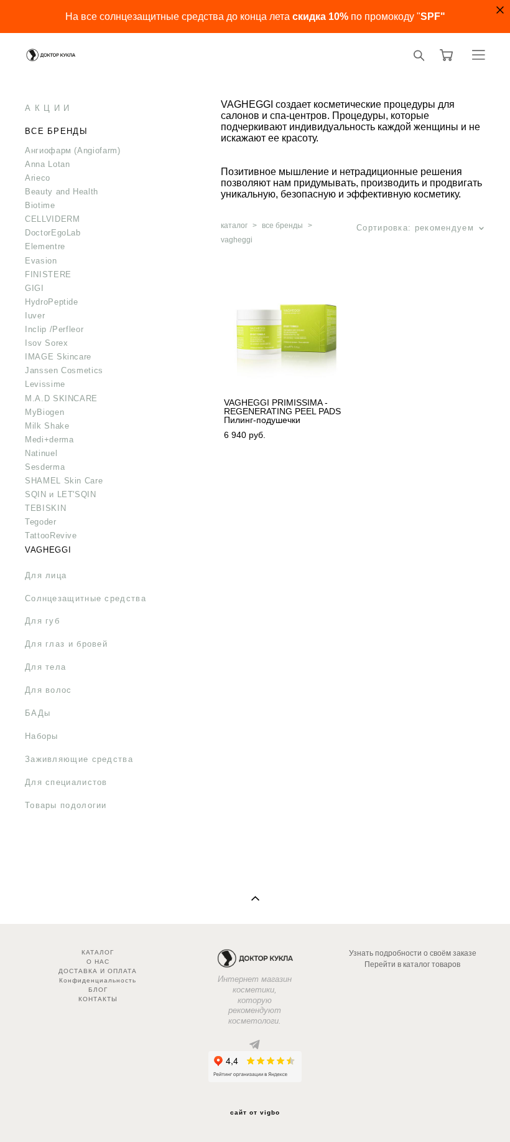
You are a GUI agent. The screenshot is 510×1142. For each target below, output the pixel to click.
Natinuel (41, 453)
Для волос (48, 690)
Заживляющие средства (79, 759)
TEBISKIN (45, 508)
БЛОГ (98, 989)
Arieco (37, 178)
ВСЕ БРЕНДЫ (56, 131)
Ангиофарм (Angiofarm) (73, 150)
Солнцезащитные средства (85, 598)
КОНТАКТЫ (98, 999)
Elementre (45, 246)
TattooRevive (51, 535)
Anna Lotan (47, 164)
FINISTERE (48, 274)
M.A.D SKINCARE (61, 398)
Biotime (40, 205)
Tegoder (41, 521)
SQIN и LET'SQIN (60, 494)
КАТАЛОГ (97, 952)
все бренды (282, 225)
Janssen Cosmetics (64, 370)
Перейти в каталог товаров (412, 964)
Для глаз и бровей (66, 644)
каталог (234, 225)
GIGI (34, 288)
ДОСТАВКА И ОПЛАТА (97, 971)
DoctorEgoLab (53, 232)
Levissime (45, 384)
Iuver (35, 315)
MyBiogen (44, 412)
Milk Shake (47, 426)
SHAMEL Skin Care (64, 480)
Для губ (42, 621)
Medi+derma (49, 439)
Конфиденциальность (97, 980)
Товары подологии (66, 805)
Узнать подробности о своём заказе (412, 953)
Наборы (41, 736)
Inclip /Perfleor (54, 329)
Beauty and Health (61, 191)
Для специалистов (66, 782)
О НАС (97, 961)
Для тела (45, 667)
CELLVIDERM (52, 219)
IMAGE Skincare (58, 356)
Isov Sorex (46, 343)
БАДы (37, 713)
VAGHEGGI (48, 549)
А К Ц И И (47, 108)
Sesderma (45, 467)
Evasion (41, 260)
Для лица (46, 575)
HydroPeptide (51, 302)
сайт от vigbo (255, 1113)
